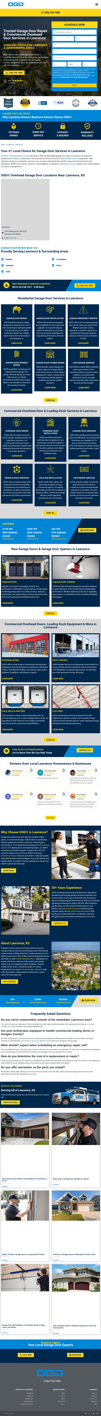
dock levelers (25, 1041)
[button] (97, 4)
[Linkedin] (97, 1413)
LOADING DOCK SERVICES (84, 431)
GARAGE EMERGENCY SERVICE (83, 318)
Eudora (9, 259)
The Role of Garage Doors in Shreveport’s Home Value (74, 1254)
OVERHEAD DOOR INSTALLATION (50, 432)
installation (15, 158)
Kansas (10, 145)
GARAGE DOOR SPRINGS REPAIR (17, 363)
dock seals (35, 1041)
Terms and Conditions (80, 77)
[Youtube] (93, 1413)
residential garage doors (25, 959)
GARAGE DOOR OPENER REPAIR (50, 363)
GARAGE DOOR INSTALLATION (50, 318)
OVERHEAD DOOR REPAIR (16, 431)
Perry (59, 265)
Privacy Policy (65, 77)
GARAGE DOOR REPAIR (16, 318)
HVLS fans (46, 1041)
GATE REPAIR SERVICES (83, 363)
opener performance (70, 909)
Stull (8, 271)
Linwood (9, 265)
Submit (74, 85)
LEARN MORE (16, 343)
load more (50, 817)
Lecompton (61, 259)
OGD (3, 145)
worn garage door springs (30, 969)
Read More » (5, 1186)
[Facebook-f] (89, 1413)
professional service (9, 856)
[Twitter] (86, 1413)
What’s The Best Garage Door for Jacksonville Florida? (23, 1254)
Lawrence (19, 145)
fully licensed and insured (80, 911)
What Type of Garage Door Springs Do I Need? (71, 1179)
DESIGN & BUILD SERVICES (17, 478)
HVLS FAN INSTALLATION (50, 478)
